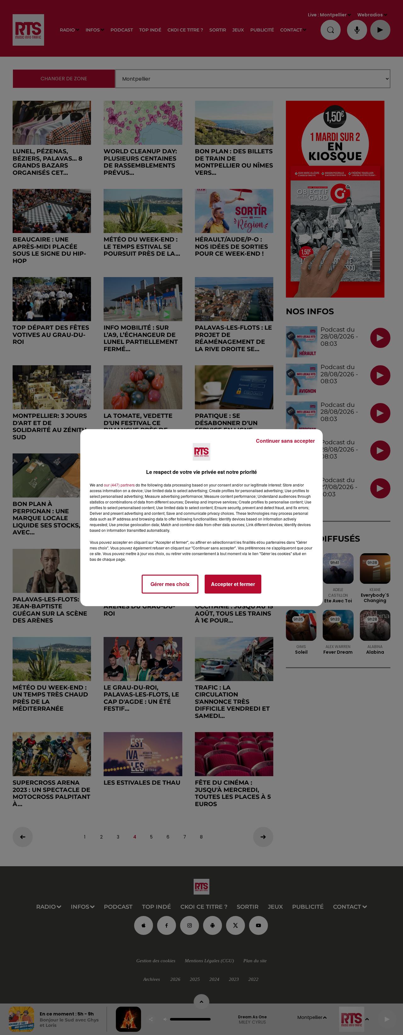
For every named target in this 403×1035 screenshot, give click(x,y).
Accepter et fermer (233, 584)
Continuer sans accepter (285, 440)
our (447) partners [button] (119, 484)
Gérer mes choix (170, 584)
